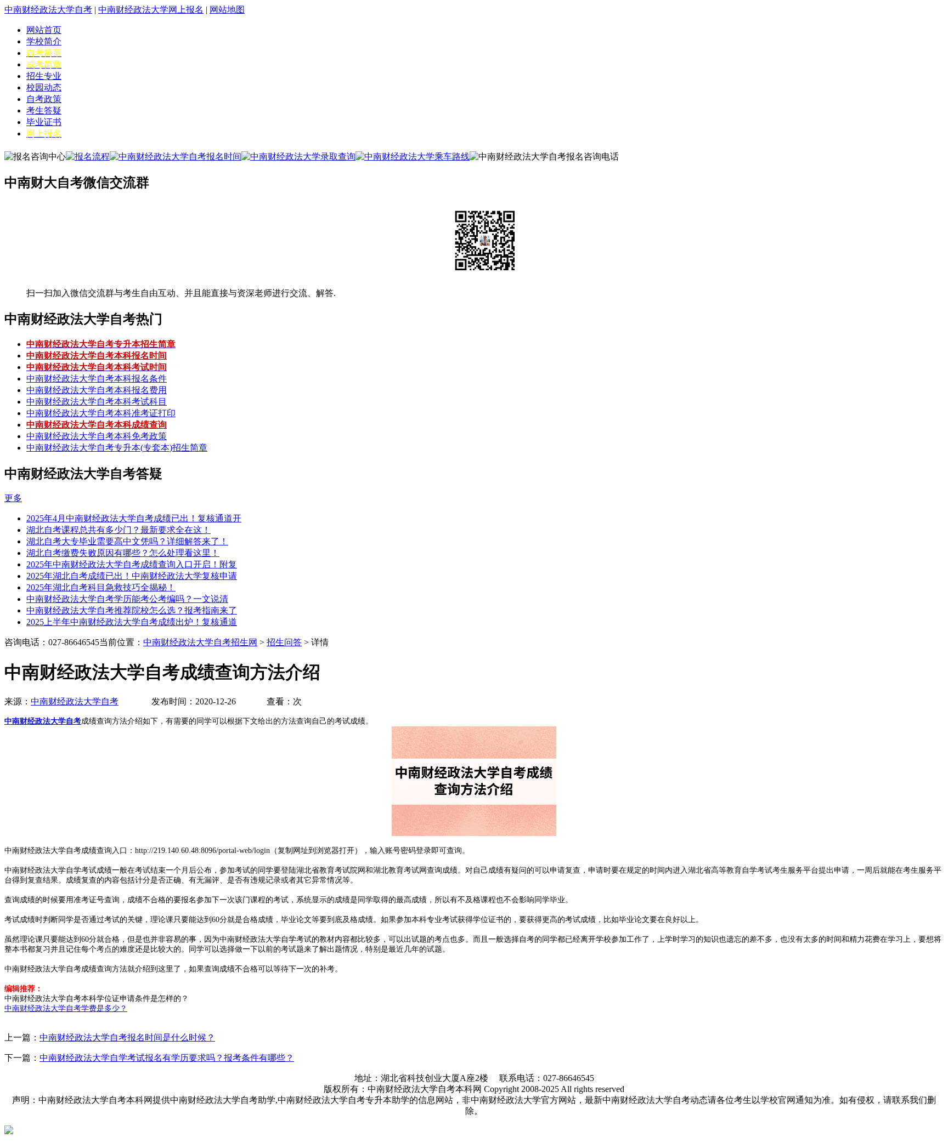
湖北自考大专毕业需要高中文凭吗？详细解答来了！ (127, 541)
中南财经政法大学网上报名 (151, 9)
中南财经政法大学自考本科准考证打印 (101, 413)
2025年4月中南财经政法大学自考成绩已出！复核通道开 (133, 518)
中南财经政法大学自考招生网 (200, 642)
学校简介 (43, 41)
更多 (13, 498)
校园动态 (43, 87)
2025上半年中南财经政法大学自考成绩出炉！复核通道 (131, 622)
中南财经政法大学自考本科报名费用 (96, 390)
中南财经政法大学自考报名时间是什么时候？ (127, 1037)
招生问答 (284, 642)
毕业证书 (43, 122)
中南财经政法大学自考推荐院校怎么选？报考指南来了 (131, 610)
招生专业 (43, 76)
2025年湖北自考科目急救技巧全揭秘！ (101, 587)
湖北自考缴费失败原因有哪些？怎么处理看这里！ (122, 553)
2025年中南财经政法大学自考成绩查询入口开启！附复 (131, 564)
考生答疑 (43, 110)
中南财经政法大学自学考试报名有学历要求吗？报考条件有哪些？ (167, 1057)
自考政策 (43, 99)
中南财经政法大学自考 (48, 9)
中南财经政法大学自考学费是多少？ (65, 1008)
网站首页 (43, 30)
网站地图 (227, 9)
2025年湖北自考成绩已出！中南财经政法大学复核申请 (131, 576)
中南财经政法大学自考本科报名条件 (96, 378)
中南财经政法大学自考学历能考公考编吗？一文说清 (127, 599)
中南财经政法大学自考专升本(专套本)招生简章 (116, 447)
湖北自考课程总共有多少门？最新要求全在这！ (118, 529)
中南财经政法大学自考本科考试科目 (96, 401)
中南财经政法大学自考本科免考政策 (96, 436)
